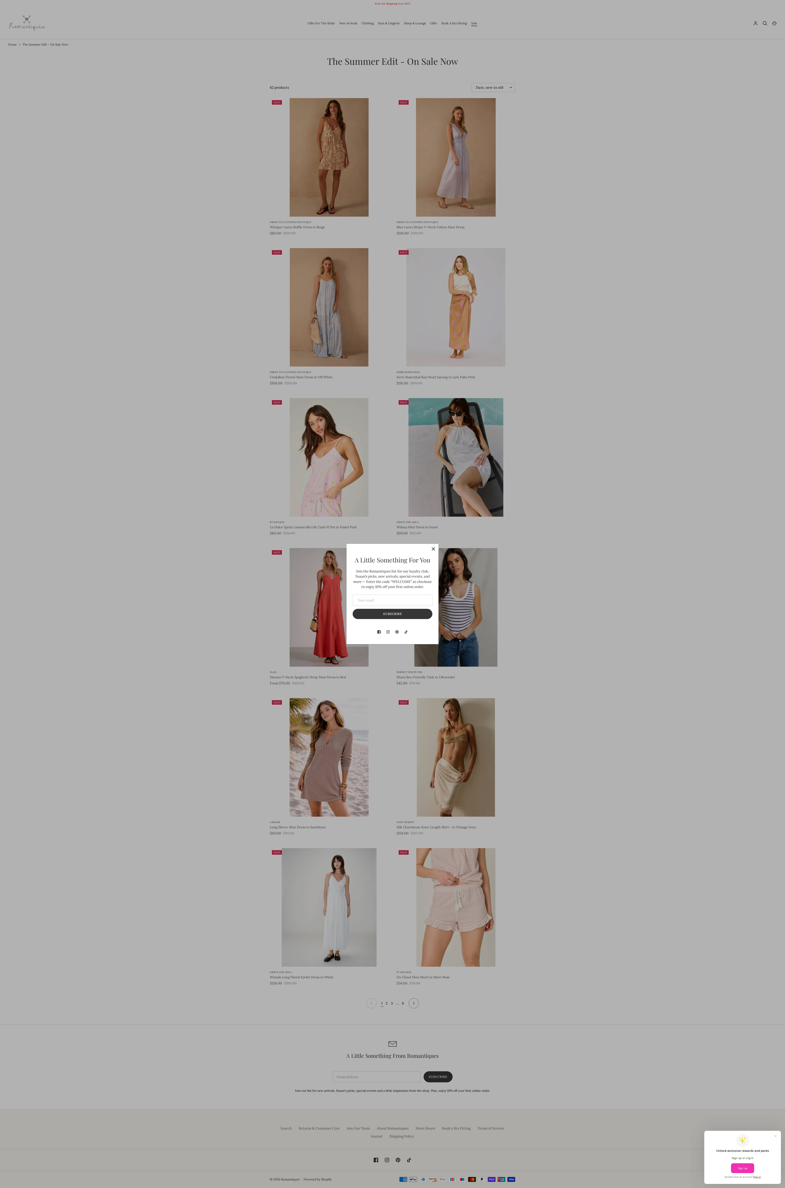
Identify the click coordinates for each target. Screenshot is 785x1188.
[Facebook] (379, 631)
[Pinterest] (396, 631)
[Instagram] (388, 631)
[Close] (433, 548)
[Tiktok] (405, 631)
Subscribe (392, 614)
